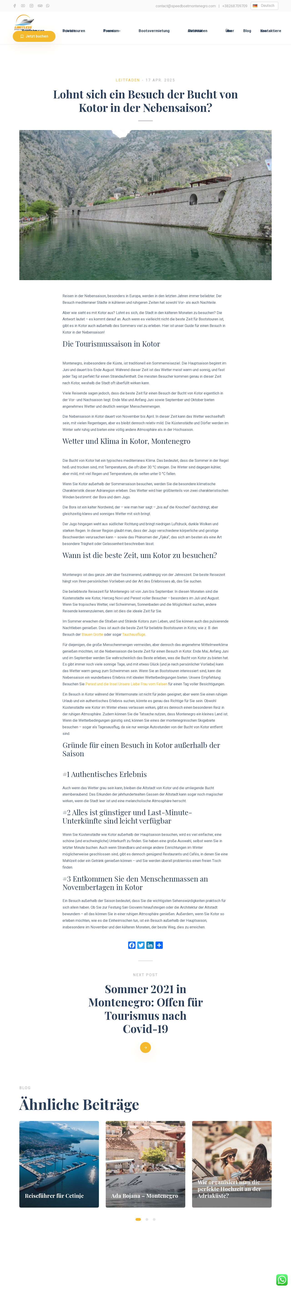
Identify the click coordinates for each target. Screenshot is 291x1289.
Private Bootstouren (74, 31)
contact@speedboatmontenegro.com (186, 6)
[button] (138, 1219)
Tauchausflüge (133, 634)
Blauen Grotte (92, 634)
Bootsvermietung (154, 31)
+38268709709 (234, 6)
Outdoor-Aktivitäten (197, 31)
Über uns (230, 31)
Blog (247, 31)
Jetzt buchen (37, 36)
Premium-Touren (111, 31)
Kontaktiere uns (270, 31)
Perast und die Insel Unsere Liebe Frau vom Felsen (126, 684)
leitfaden (128, 80)
